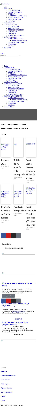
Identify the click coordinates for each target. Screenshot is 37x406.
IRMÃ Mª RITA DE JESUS (10, 37)
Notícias (3, 134)
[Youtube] (8, 235)
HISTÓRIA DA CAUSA (16, 42)
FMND (3, 396)
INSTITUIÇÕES (13, 26)
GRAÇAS (11, 46)
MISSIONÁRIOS (13, 28)
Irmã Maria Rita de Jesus (19, 40)
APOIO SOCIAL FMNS (16, 30)
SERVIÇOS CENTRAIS (16, 35)
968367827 (18, 319)
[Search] (19, 55)
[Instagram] (13, 235)
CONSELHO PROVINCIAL (17, 16)
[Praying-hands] (18, 235)
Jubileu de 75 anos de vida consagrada (19, 167)
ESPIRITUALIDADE (15, 12)
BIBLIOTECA (7, 48)
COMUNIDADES (14, 10)
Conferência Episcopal (8, 375)
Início (5, 7)
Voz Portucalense (6, 392)
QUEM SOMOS (8, 9)
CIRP (3, 400)
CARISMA (11, 14)
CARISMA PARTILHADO (10, 24)
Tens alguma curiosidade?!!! (14, 248)
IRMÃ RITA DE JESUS (15, 39)
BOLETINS (12, 44)
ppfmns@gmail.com (18, 312)
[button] (2, 53)
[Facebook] (3, 235)
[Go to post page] (18, 254)
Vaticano (4, 371)
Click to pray (5, 384)
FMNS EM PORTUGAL (16, 17)
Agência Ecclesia (6, 388)
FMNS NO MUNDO (15, 19)
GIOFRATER (12, 32)
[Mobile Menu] (1, 59)
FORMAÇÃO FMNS (9, 23)
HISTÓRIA (11, 21)
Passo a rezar (5, 380)
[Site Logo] (5, 4)
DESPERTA (12, 33)
